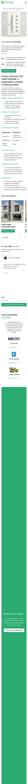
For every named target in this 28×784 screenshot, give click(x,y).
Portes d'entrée (20, 8)
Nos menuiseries (11, 8)
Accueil (4, 8)
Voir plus (3, 53)
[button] (25, 2)
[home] (7, 2)
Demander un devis (8, 70)
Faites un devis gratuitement (14, 630)
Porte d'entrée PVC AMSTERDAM (14, 9)
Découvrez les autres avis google (14, 304)
